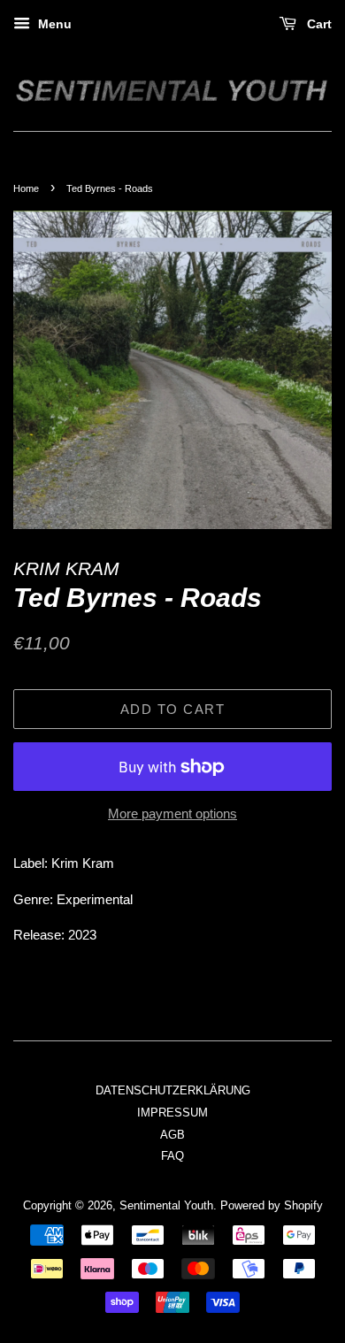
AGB (172, 1134)
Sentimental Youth (166, 1205)
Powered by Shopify (271, 1205)
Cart (317, 24)
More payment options (172, 813)
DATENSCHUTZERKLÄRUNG (173, 1090)
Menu (53, 24)
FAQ (172, 1156)
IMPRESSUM (172, 1112)
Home (26, 188)
